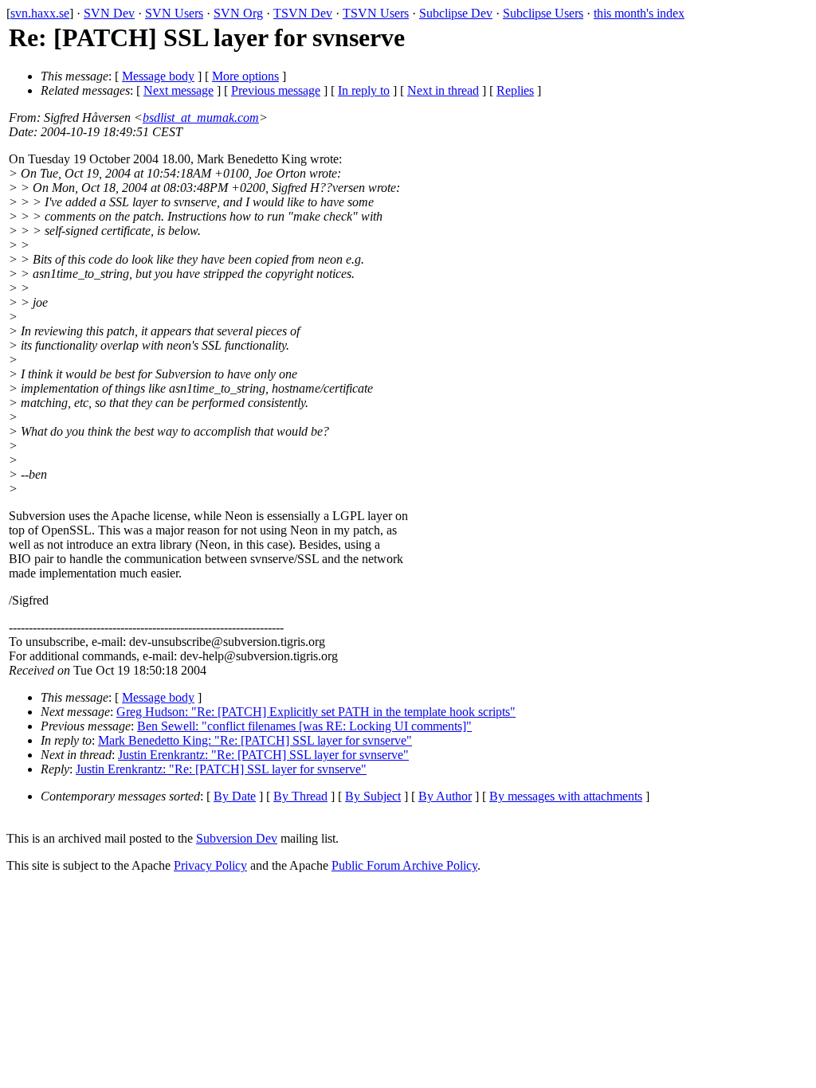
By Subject (373, 796)
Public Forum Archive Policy (404, 865)
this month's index (639, 13)
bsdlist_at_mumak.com (201, 117)
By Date (235, 796)
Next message (178, 90)
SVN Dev (109, 13)
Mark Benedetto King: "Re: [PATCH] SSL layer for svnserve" (255, 740)
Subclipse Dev (455, 13)
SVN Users (174, 13)
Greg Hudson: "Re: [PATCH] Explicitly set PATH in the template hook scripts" (316, 711)
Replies (515, 90)
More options (245, 76)
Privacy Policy (210, 865)
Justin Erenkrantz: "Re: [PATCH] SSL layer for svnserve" (263, 754)
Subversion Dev (236, 838)
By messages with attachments (565, 796)
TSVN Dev (302, 13)
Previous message (275, 90)
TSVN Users (376, 13)
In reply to (364, 90)
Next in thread (443, 90)
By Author (445, 796)
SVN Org (238, 13)
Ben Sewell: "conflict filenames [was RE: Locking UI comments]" (304, 726)
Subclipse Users (543, 13)
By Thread (300, 796)
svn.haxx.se (39, 13)
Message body (158, 76)
